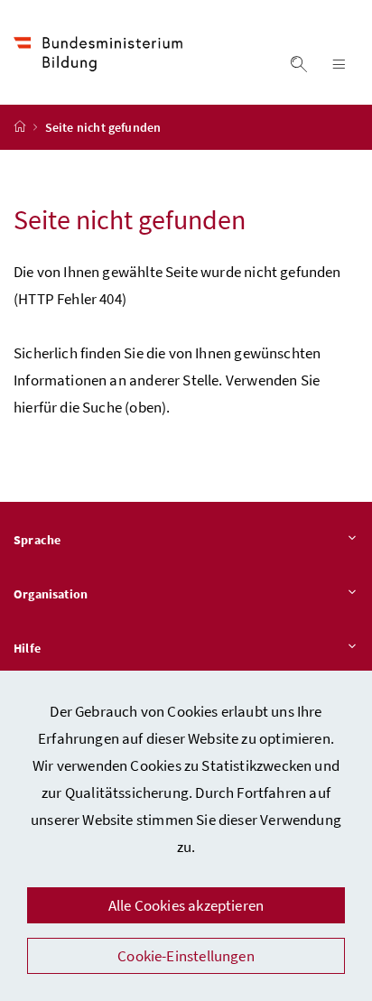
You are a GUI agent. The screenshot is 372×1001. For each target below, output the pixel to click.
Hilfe (27, 648)
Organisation (51, 594)
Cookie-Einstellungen (186, 956)
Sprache (37, 540)
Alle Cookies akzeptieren (186, 905)
